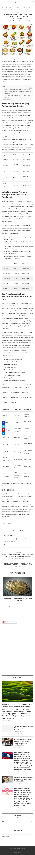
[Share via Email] (3, 433)
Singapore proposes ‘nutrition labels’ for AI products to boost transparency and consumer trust (23, 728)
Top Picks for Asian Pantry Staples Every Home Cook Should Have (17, 96)
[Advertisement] (17, 651)
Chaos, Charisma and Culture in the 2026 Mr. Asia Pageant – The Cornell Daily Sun (23, 779)
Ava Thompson (14, 20)
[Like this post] (14, 530)
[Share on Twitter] (3, 426)
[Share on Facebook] (3, 423)
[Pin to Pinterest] (3, 430)
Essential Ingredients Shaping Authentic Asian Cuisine (17, 89)
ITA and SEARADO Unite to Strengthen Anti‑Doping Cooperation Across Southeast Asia (23, 742)
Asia (4, 523)
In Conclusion (7, 99)
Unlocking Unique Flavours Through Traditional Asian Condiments (17, 92)
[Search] (33, 2)
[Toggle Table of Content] (29, 87)
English (7, 622)
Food (10, 7)
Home (3, 7)
